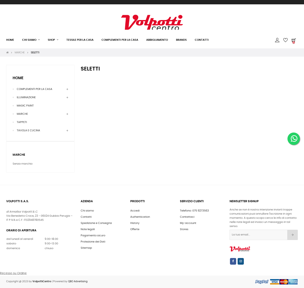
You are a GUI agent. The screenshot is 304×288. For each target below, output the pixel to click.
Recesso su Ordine (13, 273)
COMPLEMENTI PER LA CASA (34, 89)
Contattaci (187, 217)
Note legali (88, 229)
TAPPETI (22, 122)
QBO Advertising (77, 281)
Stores (184, 229)
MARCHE (22, 114)
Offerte (134, 229)
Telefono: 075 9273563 (194, 210)
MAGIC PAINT (25, 105)
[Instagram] (241, 261)
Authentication (140, 217)
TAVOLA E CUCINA (28, 130)
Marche (19, 154)
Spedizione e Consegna (96, 223)
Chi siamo (87, 210)
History (134, 223)
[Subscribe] (292, 235)
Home (18, 78)
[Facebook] (233, 261)
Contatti (86, 217)
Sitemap (86, 248)
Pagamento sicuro (93, 235)
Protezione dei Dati (93, 241)
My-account (188, 223)
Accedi (135, 210)
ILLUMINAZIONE (26, 97)
